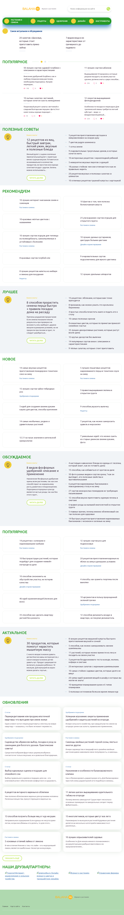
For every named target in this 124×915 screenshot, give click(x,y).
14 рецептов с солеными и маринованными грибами (32, 542)
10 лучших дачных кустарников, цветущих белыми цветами (95, 238)
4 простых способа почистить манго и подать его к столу (93, 313)
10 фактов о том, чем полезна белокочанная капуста (95, 203)
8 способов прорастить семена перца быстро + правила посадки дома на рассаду (42, 307)
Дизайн (81, 21)
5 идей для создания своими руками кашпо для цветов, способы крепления (38, 408)
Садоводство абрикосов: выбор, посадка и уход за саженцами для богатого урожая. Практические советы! (30, 745)
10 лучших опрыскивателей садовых (84, 837)
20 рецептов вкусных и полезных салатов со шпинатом (90, 174)
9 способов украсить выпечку (94, 406)
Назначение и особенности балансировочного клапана (89, 772)
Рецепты (41, 21)
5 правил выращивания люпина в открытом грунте (96, 391)
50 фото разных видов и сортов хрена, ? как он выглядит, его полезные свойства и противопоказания (91, 477)
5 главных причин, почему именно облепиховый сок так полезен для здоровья (94, 512)
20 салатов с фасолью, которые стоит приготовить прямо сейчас (30, 43)
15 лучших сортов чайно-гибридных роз (36, 390)
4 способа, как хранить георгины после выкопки (99, 581)
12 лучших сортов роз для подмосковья (93, 542)
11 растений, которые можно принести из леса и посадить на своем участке (92, 653)
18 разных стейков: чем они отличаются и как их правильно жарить (92, 167)
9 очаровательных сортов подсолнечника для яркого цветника (98, 258)
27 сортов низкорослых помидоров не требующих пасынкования (93, 492)
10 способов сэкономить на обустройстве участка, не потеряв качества (36, 579)
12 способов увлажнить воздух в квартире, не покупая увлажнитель (97, 616)
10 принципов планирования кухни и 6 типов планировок (90, 686)
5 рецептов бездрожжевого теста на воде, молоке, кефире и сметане (94, 660)
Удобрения (61, 21)
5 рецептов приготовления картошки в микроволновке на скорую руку (88, 136)
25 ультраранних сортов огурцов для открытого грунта (98, 219)
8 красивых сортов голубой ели (34, 258)
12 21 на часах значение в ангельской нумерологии (37, 439)
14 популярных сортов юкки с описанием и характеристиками (89, 342)
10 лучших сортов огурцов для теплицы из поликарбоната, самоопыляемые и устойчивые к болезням (38, 238)
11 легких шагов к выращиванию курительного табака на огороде (89, 794)
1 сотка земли (75, 146)
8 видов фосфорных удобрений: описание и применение (43, 471)
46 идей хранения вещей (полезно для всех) (38, 600)
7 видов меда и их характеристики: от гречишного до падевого (75, 43)
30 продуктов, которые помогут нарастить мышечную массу (43, 646)
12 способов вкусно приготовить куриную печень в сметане (93, 499)
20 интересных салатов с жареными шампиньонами (94, 666)
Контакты (26, 906)
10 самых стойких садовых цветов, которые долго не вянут (95, 672)
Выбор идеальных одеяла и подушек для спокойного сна (26, 772)
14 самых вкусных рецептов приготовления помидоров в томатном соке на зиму (38, 371)
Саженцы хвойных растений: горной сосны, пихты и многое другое (91, 743)
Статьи (7, 712)
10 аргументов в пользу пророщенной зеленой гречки (98, 598)
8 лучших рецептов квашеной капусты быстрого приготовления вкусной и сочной (92, 640)
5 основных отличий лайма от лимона (24, 841)
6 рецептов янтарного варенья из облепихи (27, 792)
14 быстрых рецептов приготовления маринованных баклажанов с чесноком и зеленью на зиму (94, 519)
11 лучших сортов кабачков (97, 68)
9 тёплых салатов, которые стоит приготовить (91, 348)
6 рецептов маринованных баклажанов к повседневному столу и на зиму (88, 485)
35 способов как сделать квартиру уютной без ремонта (36, 616)
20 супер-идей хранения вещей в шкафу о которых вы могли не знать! (95, 679)
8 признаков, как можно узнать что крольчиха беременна (91, 306)
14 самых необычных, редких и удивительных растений (34, 423)
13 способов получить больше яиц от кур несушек (30, 816)
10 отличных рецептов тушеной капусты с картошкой (95, 180)
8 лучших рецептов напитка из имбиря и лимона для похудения (38, 272)
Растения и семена (16, 21)
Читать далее (36, 178)
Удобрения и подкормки (29, 396)
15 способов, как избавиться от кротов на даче (91, 470)
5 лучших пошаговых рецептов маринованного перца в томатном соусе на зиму (99, 371)
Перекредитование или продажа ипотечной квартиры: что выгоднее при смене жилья (27, 718)
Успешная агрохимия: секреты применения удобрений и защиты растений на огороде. (87, 718)
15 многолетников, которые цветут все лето (88, 816)
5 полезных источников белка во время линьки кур (93, 692)
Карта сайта (15, 906)
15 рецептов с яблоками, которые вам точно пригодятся (90, 299)
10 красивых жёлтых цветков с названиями (34, 221)
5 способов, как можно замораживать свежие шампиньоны (91, 647)
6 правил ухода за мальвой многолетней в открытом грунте (94, 506)
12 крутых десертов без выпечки (85, 337)
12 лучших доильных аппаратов (95, 274)
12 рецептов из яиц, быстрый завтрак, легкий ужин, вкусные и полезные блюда (42, 144)
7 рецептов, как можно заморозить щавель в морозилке (97, 423)
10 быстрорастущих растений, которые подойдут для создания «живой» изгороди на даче (38, 561)
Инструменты (103, 21)
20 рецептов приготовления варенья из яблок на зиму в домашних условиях (99, 560)
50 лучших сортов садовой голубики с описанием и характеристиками (42, 69)
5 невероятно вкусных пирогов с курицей (88, 162)
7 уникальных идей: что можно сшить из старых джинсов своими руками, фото (98, 439)
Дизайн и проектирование (90, 244)
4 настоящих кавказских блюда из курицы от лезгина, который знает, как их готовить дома (95, 464)
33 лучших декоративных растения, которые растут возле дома (94, 331)
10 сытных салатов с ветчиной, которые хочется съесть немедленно (42, 99)
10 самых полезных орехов (82, 319)
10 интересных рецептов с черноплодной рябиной (93, 158)
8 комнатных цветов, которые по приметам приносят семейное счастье (94, 324)
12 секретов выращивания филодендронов (97, 99)
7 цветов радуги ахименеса (82, 142)
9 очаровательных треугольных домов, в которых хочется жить (93, 152)
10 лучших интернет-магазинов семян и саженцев (38, 201)
